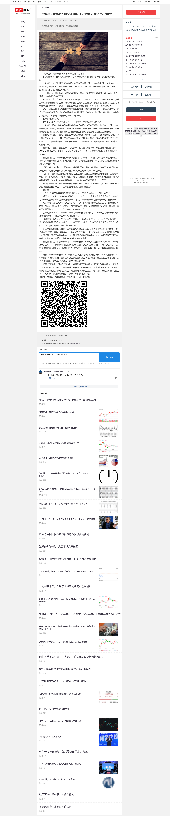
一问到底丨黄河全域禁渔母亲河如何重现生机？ (65, 586)
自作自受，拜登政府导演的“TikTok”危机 (57, 779)
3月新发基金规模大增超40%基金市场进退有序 (65, 669)
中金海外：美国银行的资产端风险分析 (56, 458)
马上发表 (109, 357)
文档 (23, 76)
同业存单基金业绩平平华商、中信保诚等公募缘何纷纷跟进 (71, 656)
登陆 (134, 2)
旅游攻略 (22, 66)
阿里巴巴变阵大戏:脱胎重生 (54, 708)
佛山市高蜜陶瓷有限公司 (133, 60)
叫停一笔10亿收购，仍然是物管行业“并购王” (64, 751)
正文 (48, 7)
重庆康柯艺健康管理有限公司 (135, 56)
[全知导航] (20, 15)
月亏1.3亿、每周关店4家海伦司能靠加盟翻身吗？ (61, 721)
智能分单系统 (144, 129)
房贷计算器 (152, 30)
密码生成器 (141, 26)
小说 (34, 2)
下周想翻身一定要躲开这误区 (55, 806)
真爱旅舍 (147, 133)
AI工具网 (128, 133)
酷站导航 (128, 131)
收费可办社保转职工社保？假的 (56, 794)
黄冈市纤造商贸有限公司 (133, 49)
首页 (14, 2)
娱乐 (23, 56)
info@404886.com (75, 343)
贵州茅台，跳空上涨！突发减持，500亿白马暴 (60, 694)
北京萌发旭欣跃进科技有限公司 (135, 75)
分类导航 (56, 2)
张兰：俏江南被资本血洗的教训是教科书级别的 (60, 764)
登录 (141, 110)
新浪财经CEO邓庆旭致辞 (50, 736)
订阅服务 (66, 2)
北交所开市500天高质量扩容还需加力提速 (62, 681)
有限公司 (128, 71)
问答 (23, 26)
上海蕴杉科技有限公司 (132, 52)
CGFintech (142, 131)
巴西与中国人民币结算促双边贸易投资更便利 (64, 534)
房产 (23, 46)
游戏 (24, 2)
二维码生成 (143, 30)
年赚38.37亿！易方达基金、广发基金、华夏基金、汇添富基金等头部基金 (80, 613)
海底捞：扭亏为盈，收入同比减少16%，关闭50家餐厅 (63, 642)
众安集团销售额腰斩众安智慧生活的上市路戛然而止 (67, 558)
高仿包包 (153, 129)
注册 (139, 2)
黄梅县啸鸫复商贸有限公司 (134, 67)
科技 (23, 41)
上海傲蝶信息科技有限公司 (134, 45)
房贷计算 (130, 26)
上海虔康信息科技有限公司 (134, 41)
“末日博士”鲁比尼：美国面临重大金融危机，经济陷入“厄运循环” (67, 519)
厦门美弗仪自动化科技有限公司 (135, 63)
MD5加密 (152, 26)
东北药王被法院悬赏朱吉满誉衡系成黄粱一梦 (59, 443)
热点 (23, 22)
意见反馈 (147, 2)
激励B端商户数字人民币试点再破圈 (58, 546)
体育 (23, 31)
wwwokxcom (138, 133)
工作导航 (134, 95)
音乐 (29, 2)
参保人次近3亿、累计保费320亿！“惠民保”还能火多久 (63, 504)
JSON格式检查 (132, 30)
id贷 (136, 129)
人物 (23, 61)
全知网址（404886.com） (54, 371)
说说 (23, 71)
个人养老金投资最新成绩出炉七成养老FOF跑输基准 (67, 399)
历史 (23, 36)
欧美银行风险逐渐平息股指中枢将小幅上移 (58, 427)
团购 (39, 2)
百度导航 (134, 87)
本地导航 (148, 95)
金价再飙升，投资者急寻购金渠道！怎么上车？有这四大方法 (66, 571)
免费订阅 (141, 12)
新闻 (19, 2)
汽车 (23, 51)
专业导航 (148, 87)
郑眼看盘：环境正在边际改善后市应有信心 (58, 412)
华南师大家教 (152, 131)
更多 (156, 37)
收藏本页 (157, 2)
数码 (44, 2)
